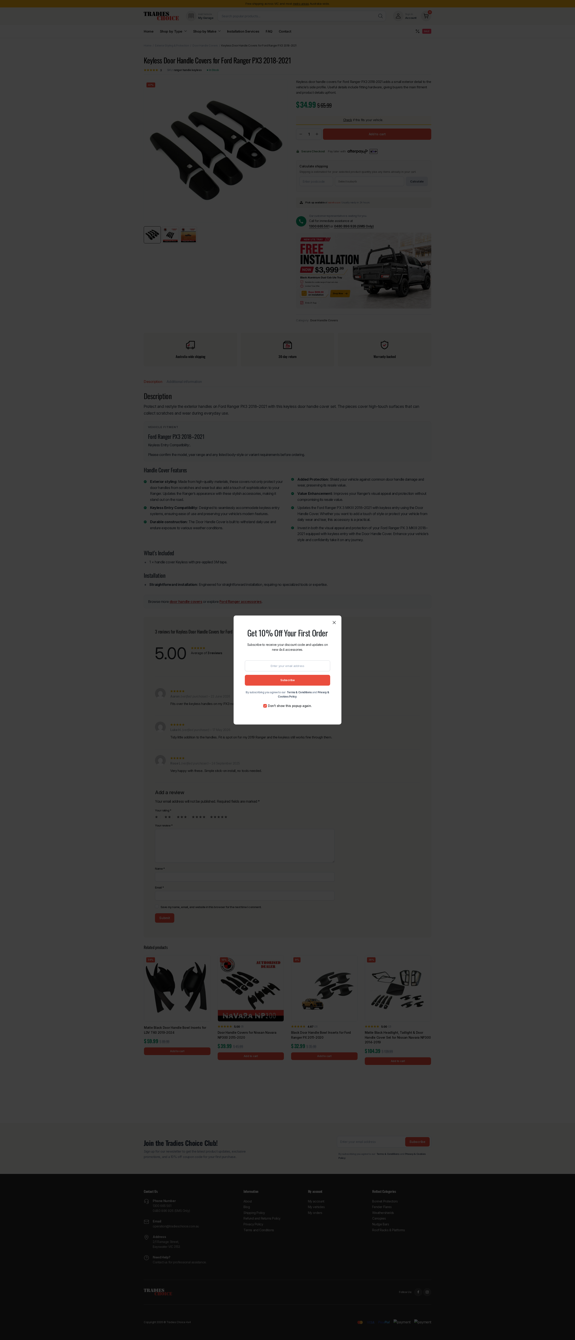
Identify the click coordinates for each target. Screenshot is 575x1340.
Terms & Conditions (299, 692)
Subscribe (287, 680)
